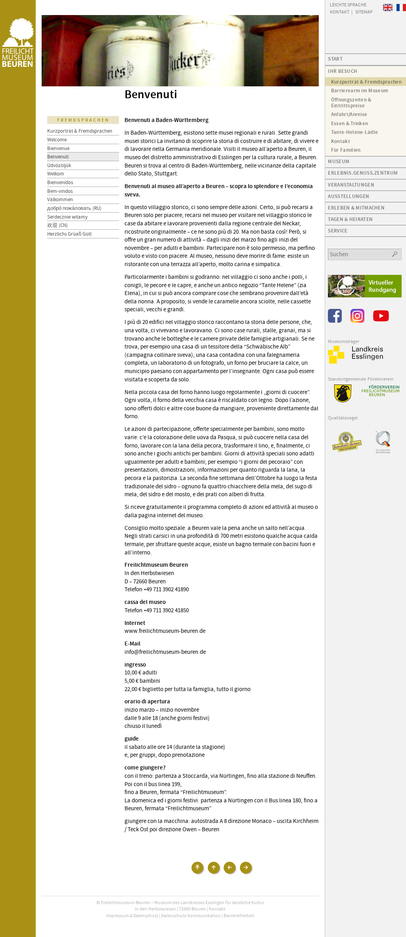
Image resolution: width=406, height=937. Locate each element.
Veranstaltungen (351, 184)
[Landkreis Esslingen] (355, 362)
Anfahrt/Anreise (349, 114)
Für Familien (346, 150)
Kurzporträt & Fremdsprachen (79, 131)
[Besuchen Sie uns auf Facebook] (335, 321)
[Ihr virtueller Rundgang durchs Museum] (364, 296)
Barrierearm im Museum (359, 90)
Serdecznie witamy (67, 216)
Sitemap (364, 11)
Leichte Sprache (348, 4)
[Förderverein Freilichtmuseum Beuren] (380, 390)
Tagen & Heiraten (350, 219)
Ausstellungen (348, 196)
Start (335, 58)
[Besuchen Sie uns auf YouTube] (381, 321)
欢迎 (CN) (57, 225)
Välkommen (60, 199)
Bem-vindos (60, 191)
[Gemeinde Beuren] (340, 401)
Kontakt (217, 909)
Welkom (55, 173)
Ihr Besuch (342, 71)
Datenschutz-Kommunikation (191, 915)
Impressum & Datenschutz (132, 915)
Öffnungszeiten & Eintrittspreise (351, 102)
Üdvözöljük (59, 165)
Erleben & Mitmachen (356, 207)
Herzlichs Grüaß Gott (69, 233)
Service (337, 230)
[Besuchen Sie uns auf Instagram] (357, 321)
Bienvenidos (60, 182)
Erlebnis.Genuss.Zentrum (363, 172)
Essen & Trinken (349, 123)
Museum (338, 161)
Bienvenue (58, 148)
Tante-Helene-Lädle (354, 132)
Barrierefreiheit (239, 915)
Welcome (57, 139)
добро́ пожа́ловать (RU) (74, 208)
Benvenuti (58, 156)
